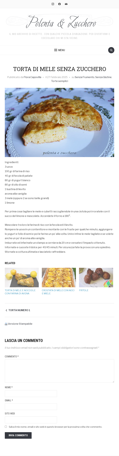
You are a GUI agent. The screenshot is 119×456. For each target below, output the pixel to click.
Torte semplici (59, 81)
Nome (9, 387)
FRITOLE (83, 290)
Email (9, 400)
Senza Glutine (103, 77)
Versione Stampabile (20, 323)
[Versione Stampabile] (6, 323)
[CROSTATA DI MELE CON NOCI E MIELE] (59, 277)
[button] (59, 50)
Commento (12, 356)
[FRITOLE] (96, 277)
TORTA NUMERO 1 (19, 310)
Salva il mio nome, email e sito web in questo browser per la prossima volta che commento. (55, 426)
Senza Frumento (84, 77)
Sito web (10, 413)
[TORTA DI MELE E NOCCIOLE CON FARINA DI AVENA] (22, 277)
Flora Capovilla (32, 77)
